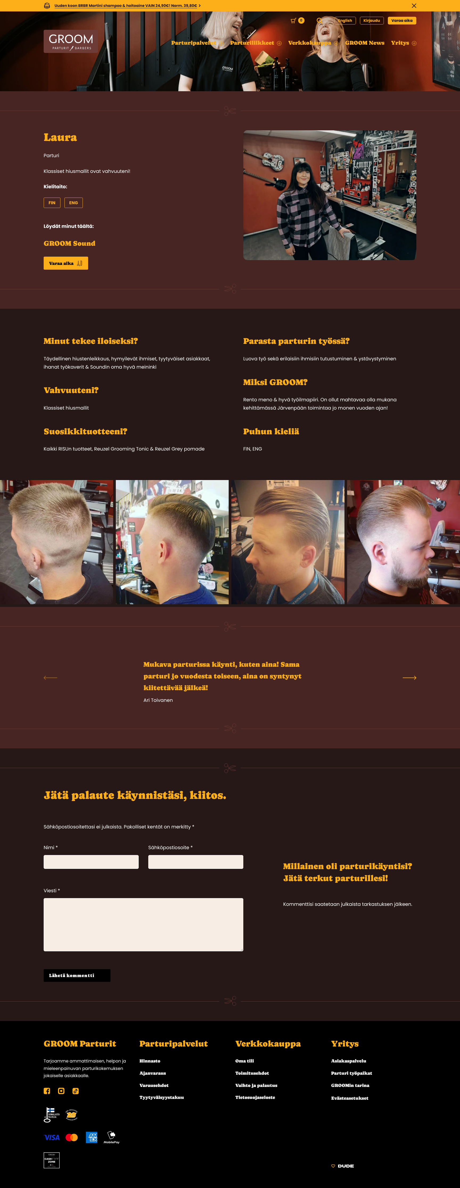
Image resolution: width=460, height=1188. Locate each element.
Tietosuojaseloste (255, 1097)
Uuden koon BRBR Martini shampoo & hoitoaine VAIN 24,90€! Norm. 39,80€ (126, 5)
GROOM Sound (70, 243)
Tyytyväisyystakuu (161, 1097)
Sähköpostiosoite (170, 847)
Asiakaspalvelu (348, 1061)
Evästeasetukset (349, 1098)
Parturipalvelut (173, 1044)
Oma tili (244, 1061)
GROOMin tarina (350, 1085)
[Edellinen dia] (50, 678)
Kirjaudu (372, 20)
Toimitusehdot (252, 1073)
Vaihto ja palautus (256, 1085)
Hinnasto (149, 1061)
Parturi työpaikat (351, 1073)
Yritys (345, 1044)
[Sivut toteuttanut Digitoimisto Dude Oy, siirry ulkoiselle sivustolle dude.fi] (342, 1167)
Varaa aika (402, 20)
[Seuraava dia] (409, 678)
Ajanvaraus (152, 1073)
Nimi (51, 847)
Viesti (52, 890)
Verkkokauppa (268, 1044)
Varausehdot (154, 1085)
